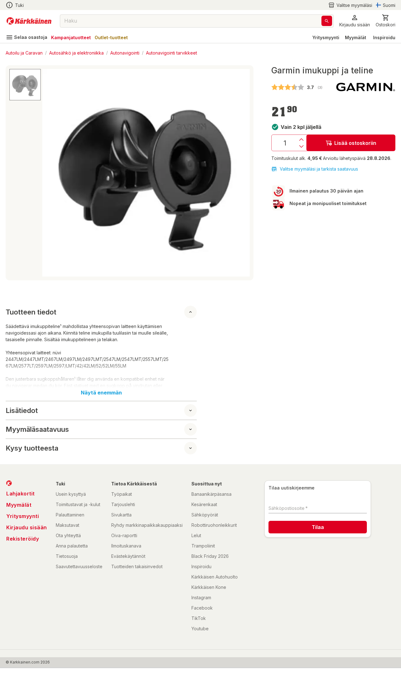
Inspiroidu (384, 37)
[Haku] (326, 21)
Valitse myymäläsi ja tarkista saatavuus (319, 169)
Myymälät (355, 37)
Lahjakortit (20, 493)
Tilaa (318, 527)
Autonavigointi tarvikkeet (171, 52)
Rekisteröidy (22, 539)
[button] (350, 5)
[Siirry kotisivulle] (29, 21)
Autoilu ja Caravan (24, 52)
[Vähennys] (301, 146)
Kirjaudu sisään (26, 527)
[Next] (241, 172)
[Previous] (50, 172)
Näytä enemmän (101, 392)
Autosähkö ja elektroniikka (76, 52)
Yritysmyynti (325, 37)
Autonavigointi (124, 52)
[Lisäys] (301, 139)
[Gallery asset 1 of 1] (146, 173)
